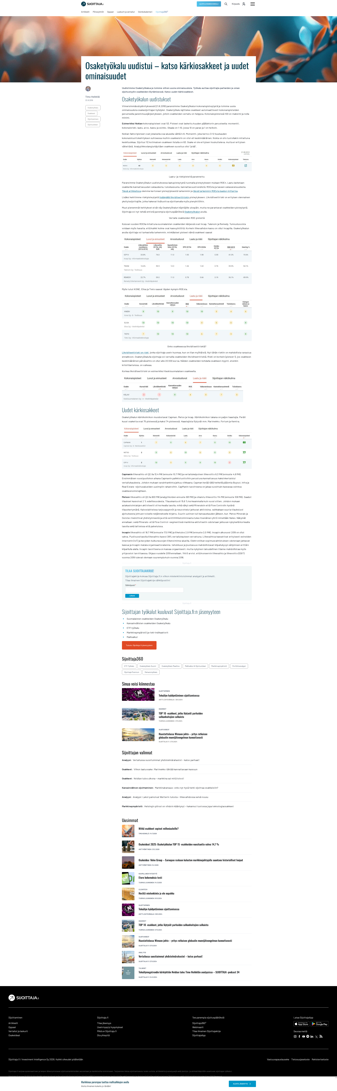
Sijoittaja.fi (144, 945)
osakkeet (91, 113)
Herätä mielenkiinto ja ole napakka (156, 893)
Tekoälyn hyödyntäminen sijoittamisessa (159, 909)
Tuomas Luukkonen (146, 882)
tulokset (142, 968)
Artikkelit (13, 1023)
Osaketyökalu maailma (170, 666)
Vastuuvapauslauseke (278, 1059)
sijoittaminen (93, 119)
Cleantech (143, 889)
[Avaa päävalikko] (252, 4)
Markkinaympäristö (219, 666)
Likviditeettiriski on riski (135, 352)
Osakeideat (14, 1035)
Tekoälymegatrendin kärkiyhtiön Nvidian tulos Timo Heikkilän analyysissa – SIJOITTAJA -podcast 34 (189, 972)
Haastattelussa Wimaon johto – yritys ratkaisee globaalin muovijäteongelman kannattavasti (185, 940)
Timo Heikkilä (92, 96)
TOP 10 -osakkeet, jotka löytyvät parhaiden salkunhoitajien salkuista (173, 925)
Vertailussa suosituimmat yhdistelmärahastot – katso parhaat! (171, 956)
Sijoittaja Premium (131, 672)
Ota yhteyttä (103, 1035)
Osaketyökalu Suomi (148, 666)
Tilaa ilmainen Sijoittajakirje (206, 1031)
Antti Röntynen (145, 849)
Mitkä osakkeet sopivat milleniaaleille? (159, 828)
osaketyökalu (93, 107)
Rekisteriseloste (320, 1059)
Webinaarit (198, 1027)
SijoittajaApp (199, 1035)
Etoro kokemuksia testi (150, 877)
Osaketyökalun (192, 211)
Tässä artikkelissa (131, 191)
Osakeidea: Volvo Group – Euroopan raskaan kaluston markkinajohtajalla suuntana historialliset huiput (191, 860)
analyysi (142, 952)
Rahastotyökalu (151, 672)
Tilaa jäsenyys (104, 1023)
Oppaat (12, 1027)
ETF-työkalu (129, 666)
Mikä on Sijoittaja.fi (107, 1031)
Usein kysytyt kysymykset (110, 1027)
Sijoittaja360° (199, 1023)
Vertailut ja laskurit (18, 1031)
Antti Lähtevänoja (146, 914)
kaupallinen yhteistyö (148, 874)
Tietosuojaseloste (300, 1059)
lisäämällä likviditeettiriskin (174, 197)
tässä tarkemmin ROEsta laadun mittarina (215, 191)
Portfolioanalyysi (239, 666)
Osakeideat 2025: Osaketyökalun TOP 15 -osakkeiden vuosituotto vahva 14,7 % (179, 844)
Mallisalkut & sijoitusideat (195, 666)
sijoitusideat (93, 124)
